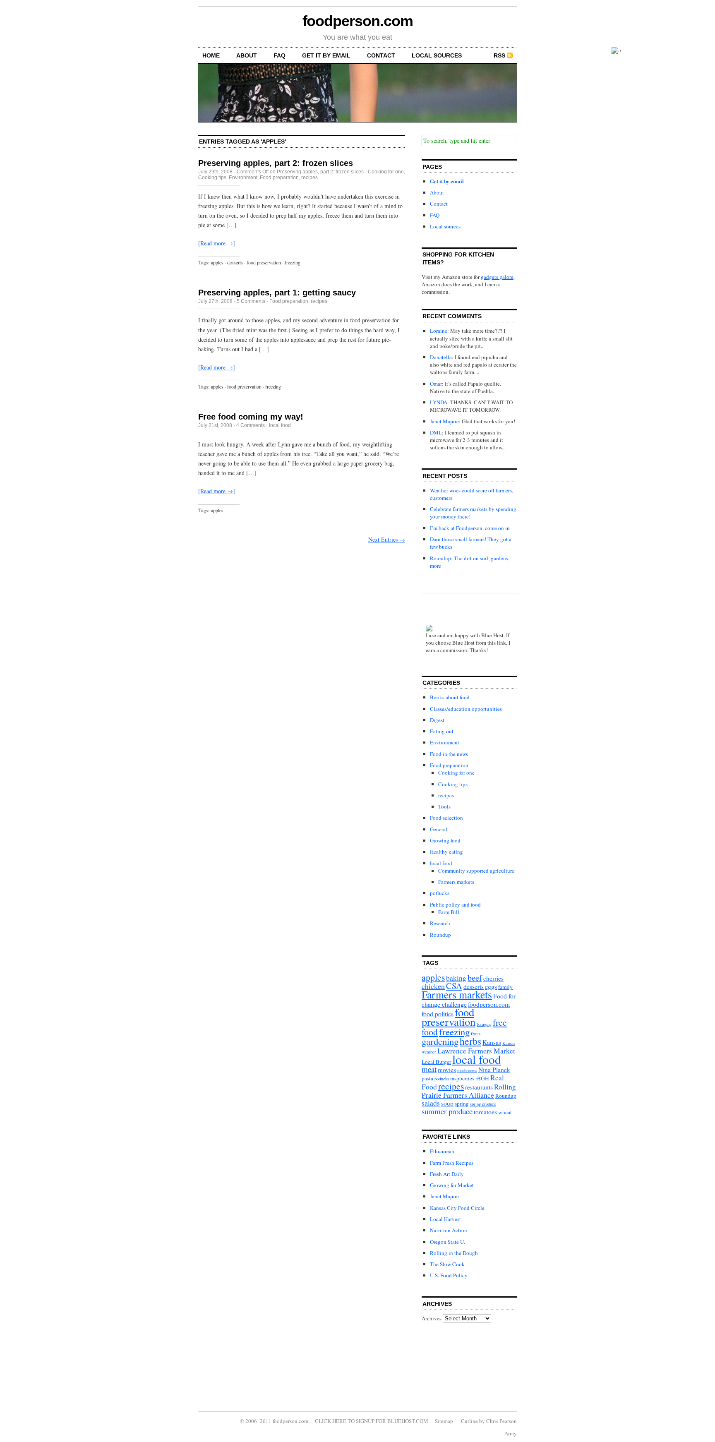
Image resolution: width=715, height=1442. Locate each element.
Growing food (445, 840)
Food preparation (279, 177)
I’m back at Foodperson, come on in (470, 528)
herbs (470, 1041)
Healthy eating (446, 851)
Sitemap (444, 1421)
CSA (454, 985)
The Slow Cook (447, 1264)
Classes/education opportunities (466, 709)
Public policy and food (455, 904)
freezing (292, 262)
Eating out (441, 731)
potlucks (439, 893)
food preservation (264, 262)
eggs (491, 986)
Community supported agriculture (476, 870)
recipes (309, 177)
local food (280, 425)
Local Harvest (445, 1219)
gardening (440, 1041)
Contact (381, 55)
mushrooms (467, 1070)
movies (447, 1069)
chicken (433, 986)
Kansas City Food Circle (457, 1208)
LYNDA (438, 402)
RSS (499, 55)
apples (217, 262)
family (505, 987)
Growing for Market (452, 1185)
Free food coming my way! (250, 416)
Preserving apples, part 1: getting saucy (277, 292)
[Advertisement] (459, 1367)
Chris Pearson (501, 1421)
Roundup (440, 934)
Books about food (450, 697)
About (246, 55)
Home (211, 55)
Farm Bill (448, 912)
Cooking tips (212, 177)
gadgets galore (497, 277)
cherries (493, 978)
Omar (436, 383)
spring (462, 1103)
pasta (427, 1078)
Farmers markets (456, 881)
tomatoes (485, 1112)
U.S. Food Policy (449, 1275)
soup (447, 1103)
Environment (243, 177)
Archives (431, 1318)
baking (456, 978)
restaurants (479, 1087)
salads (431, 1103)
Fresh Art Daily (447, 1174)
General (438, 829)
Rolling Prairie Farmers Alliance (469, 1090)
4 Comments (250, 425)
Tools (444, 806)
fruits (475, 1034)
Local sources (437, 55)
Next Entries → (386, 539)
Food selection (446, 817)
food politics (437, 1014)
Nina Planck (494, 1069)
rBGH (482, 1078)
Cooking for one (386, 172)
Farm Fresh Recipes (451, 1162)
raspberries (462, 1078)
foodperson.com (357, 20)
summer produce (447, 1111)
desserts (235, 262)
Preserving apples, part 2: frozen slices (275, 163)
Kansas (491, 1042)
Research (440, 923)
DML (436, 432)
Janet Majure (444, 421)
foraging (484, 1024)
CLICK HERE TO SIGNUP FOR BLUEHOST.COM (371, 1421)
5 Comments (251, 301)
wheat (505, 1112)
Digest (437, 720)
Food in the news (449, 754)
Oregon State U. (447, 1241)
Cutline (469, 1421)
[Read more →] (216, 243)
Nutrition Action (448, 1230)
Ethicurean (442, 1151)
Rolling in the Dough (454, 1253)
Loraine (438, 330)
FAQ (280, 55)
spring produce (483, 1104)
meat (429, 1069)
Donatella (441, 357)
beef (475, 977)
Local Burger (436, 1061)
